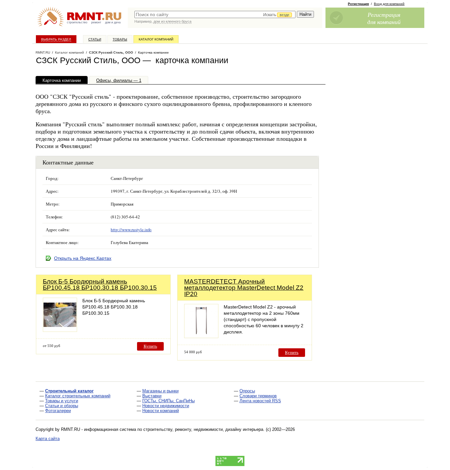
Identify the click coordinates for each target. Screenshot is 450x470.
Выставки (151, 395)
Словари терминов (258, 395)
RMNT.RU (43, 52)
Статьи (94, 39)
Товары (120, 39)
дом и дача (113, 22)
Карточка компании (61, 80)
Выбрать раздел (56, 39)
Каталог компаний (156, 39)
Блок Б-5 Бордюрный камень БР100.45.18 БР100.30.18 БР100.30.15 (100, 284)
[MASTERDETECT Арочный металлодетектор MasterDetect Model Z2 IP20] (201, 336)
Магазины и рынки (160, 390)
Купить (150, 346)
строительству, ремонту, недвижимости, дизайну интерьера (203, 429)
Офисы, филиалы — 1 (118, 80)
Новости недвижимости (165, 405)
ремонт (96, 22)
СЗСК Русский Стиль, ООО (111, 52)
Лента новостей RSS (260, 400)
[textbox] (214, 14)
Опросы (247, 390)
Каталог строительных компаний (77, 395)
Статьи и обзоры (61, 405)
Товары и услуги (61, 400)
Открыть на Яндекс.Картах (82, 258)
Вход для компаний (389, 4)
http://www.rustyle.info (131, 230)
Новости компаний (160, 410)
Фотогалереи (58, 410)
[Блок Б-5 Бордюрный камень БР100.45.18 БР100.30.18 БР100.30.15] (60, 330)
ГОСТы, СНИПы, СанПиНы (168, 400)
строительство (77, 22)
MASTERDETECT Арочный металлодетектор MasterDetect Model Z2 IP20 (243, 287)
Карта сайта (48, 438)
